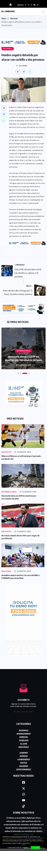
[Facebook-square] (23, 782)
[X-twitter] (23, 788)
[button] (18, 373)
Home (3, 18)
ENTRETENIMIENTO (23, 769)
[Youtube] (23, 800)
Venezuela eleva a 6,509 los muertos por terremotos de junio (23, 358)
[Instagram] (23, 794)
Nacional (13, 18)
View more (26, 843)
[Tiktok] (23, 806)
